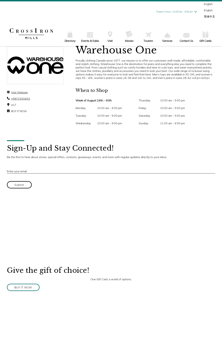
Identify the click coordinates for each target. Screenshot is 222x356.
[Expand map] (111, 231)
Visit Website (19, 92)
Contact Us (186, 40)
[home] (31, 34)
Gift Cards (205, 40)
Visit (110, 40)
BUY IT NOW (19, 111)
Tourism (148, 40)
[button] (23, 287)
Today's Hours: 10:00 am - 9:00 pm (174, 11)
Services (167, 40)
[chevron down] (195, 11)
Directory (70, 40)
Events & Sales (90, 40)
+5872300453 (20, 98)
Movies (129, 40)
